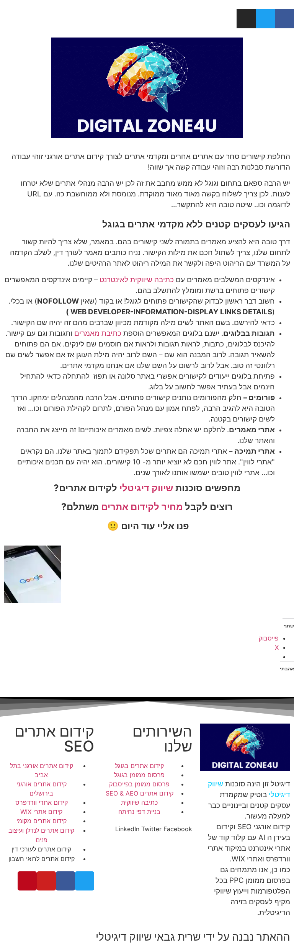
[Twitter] (265, 18)
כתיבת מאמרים (97, 333)
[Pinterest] (27, 880)
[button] (177, 828)
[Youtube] (46, 880)
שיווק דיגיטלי (145, 487)
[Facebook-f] (284, 18)
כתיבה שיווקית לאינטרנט (137, 279)
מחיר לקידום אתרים (142, 506)
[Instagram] (246, 18)
